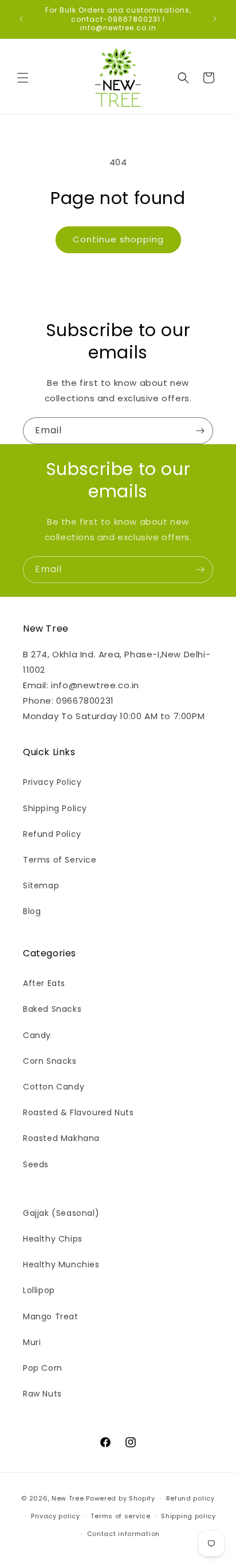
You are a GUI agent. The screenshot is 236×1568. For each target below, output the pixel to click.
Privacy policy (55, 1516)
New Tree (68, 1498)
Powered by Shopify (120, 1498)
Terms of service (120, 1516)
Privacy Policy (52, 782)
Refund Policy (52, 834)
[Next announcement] (214, 18)
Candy (37, 1035)
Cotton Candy (53, 1086)
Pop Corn (42, 1368)
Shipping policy (188, 1516)
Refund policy (190, 1498)
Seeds (36, 1164)
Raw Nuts (42, 1393)
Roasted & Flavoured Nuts (78, 1112)
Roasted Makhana (61, 1138)
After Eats (44, 983)
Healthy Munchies (61, 1264)
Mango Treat (50, 1316)
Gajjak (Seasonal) (61, 1213)
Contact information (123, 1533)
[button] (23, 77)
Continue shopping (118, 239)
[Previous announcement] (21, 18)
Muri (32, 1342)
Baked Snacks (52, 1009)
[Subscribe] (200, 430)
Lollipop (39, 1290)
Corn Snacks (50, 1061)
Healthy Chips (52, 1238)
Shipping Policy (55, 808)
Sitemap (41, 885)
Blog (32, 911)
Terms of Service (60, 859)
